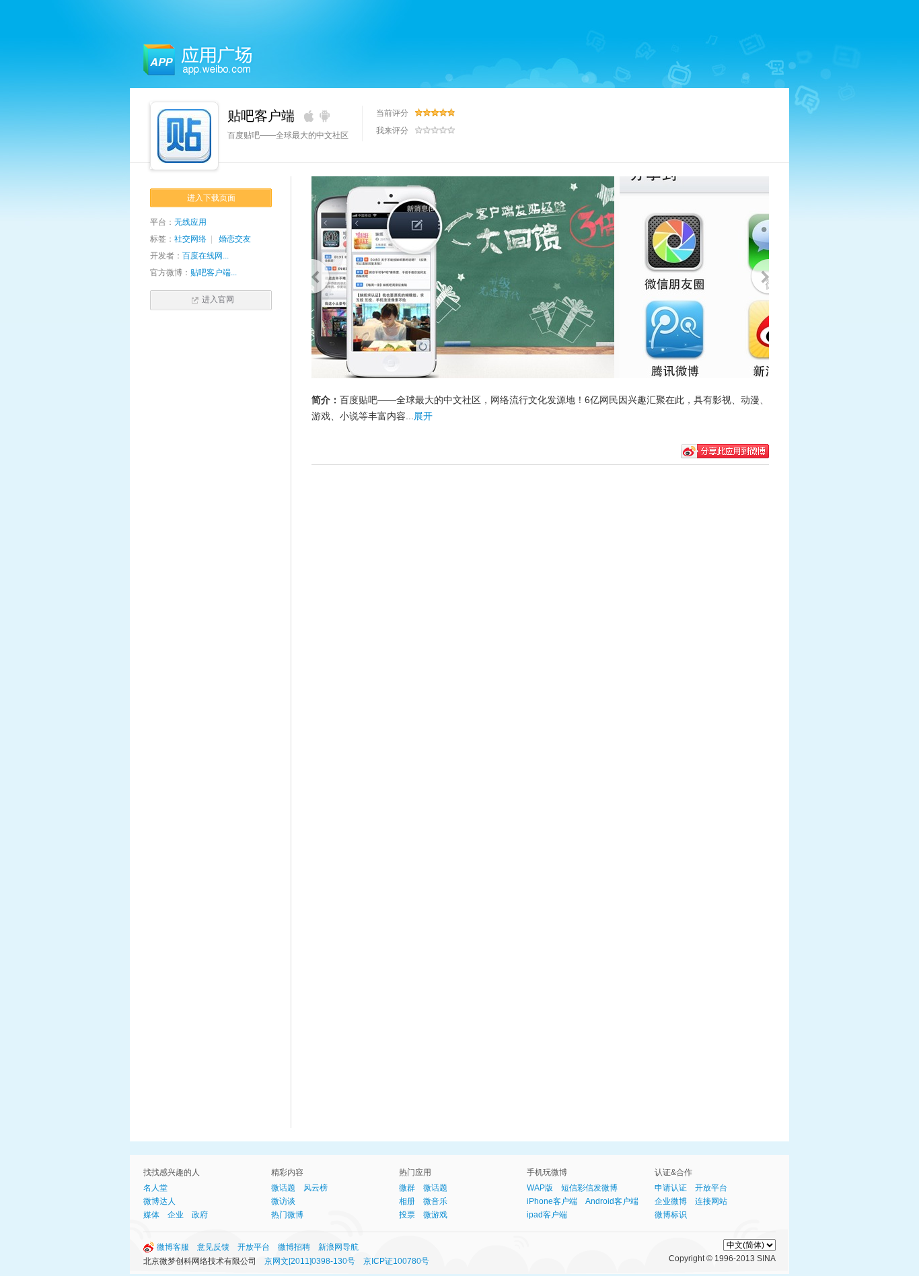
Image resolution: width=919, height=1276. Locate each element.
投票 (407, 1214)
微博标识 (671, 1214)
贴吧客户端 (261, 115)
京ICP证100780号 (396, 1261)
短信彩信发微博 (589, 1188)
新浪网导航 (338, 1247)
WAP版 (540, 1188)
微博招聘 (294, 1247)
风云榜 (315, 1188)
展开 (423, 416)
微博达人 (159, 1201)
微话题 (283, 1188)
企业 (176, 1214)
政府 (200, 1214)
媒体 (151, 1214)
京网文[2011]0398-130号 (309, 1261)
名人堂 (155, 1188)
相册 (407, 1201)
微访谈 (283, 1201)
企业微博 (671, 1201)
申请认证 (671, 1188)
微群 (407, 1188)
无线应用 (190, 222)
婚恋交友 (235, 239)
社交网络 (190, 239)
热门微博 (287, 1214)
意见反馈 (213, 1247)
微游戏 (435, 1214)
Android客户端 (611, 1201)
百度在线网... (205, 255)
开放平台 (711, 1188)
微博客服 (173, 1247)
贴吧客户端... (213, 272)
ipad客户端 (547, 1214)
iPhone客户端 (552, 1201)
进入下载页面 (211, 198)
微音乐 (435, 1201)
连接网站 (711, 1201)
